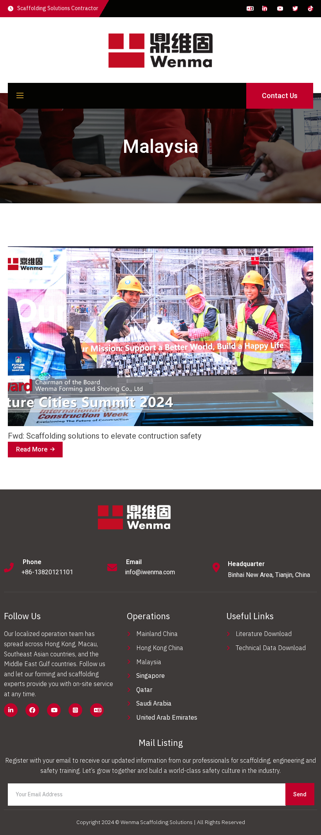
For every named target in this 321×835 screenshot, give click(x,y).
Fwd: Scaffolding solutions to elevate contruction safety (104, 436)
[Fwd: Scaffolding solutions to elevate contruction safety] (160, 336)
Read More (33, 451)
